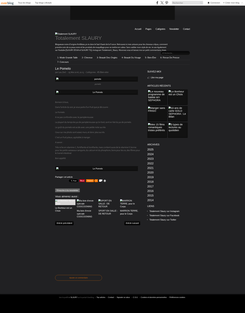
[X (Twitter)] (162, 2)
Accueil (138, 29)
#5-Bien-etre (102, 72)
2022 (150, 163)
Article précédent (64, 223)
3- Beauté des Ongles (107, 57)
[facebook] (157, 2)
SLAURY (73, 297)
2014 (150, 200)
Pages (148, 29)
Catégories (160, 29)
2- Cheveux (87, 57)
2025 (150, 149)
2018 (150, 181)
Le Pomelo (63, 68)
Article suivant (132, 223)
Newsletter (174, 29)
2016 (150, 190)
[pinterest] (166, 2)
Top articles (101, 297)
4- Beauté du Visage (131, 57)
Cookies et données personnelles (154, 297)
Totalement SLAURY (78, 38)
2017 (150, 186)
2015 (150, 195)
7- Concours (63, 62)
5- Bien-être (150, 57)
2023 (150, 158)
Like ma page (157, 77)
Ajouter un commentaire (78, 278)
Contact (186, 29)
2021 (150, 167)
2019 (150, 177)
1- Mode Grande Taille (67, 57)
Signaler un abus (123, 297)
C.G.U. (135, 297)
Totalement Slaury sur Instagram (164, 211)
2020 (150, 172)
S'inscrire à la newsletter (67, 190)
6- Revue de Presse (169, 57)
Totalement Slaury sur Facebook (164, 215)
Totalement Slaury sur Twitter (162, 219)
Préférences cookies (177, 297)
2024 (150, 154)
